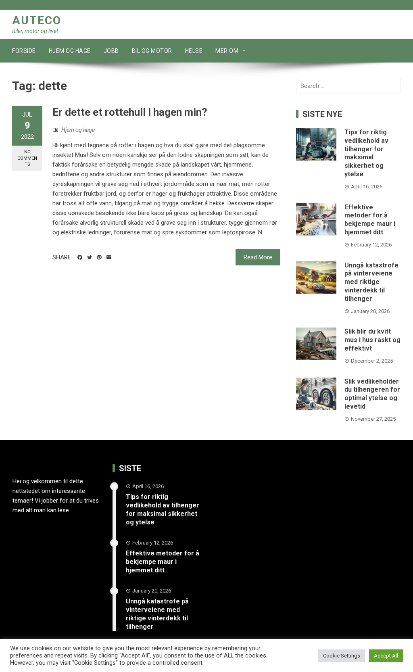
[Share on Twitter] (89, 257)
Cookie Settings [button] (341, 656)
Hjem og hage (70, 51)
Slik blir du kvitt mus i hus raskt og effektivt (372, 340)
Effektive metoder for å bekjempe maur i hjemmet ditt (369, 219)
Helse (194, 51)
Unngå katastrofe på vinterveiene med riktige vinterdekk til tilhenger (371, 282)
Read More (258, 257)
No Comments (27, 158)
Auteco (36, 20)
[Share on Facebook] (80, 257)
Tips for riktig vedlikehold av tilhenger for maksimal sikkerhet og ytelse (366, 153)
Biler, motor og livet (35, 31)
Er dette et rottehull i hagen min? (129, 112)
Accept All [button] (386, 656)
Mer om (226, 51)
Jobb (111, 51)
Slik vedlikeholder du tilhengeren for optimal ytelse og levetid (372, 394)
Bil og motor (152, 51)
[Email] (109, 257)
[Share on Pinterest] (99, 257)
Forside (24, 51)
